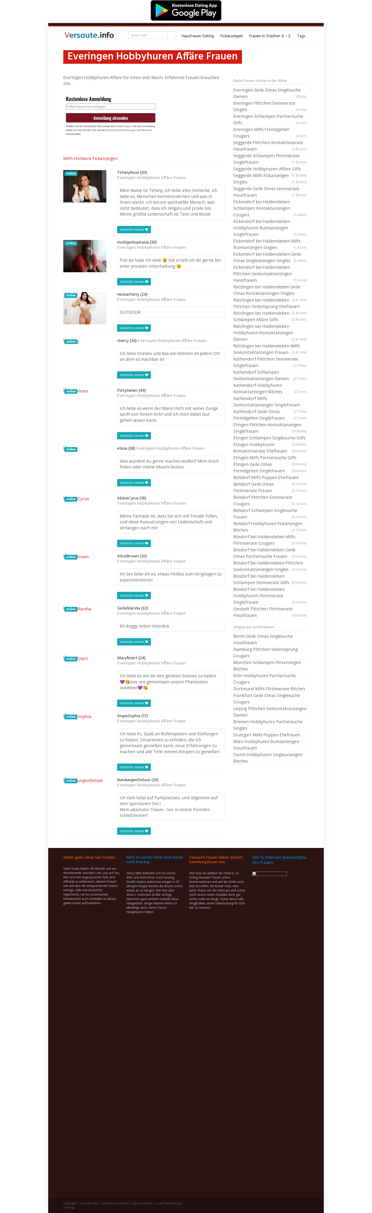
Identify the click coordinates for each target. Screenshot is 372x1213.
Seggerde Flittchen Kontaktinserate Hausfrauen (270, 146)
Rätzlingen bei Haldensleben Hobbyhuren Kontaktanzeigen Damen (270, 332)
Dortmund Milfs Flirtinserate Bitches (269, 689)
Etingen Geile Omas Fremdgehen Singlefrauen (270, 467)
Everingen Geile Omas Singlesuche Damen (270, 93)
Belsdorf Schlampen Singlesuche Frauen (270, 513)
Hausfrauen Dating (198, 36)
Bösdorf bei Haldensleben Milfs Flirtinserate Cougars (270, 540)
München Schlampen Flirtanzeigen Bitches (267, 665)
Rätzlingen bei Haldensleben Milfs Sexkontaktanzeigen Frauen (270, 349)
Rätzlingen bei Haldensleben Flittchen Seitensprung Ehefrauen (270, 303)
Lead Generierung (168, 1203)
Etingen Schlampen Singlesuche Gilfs (270, 438)
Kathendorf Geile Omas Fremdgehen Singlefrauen (270, 415)
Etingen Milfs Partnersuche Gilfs (270, 458)
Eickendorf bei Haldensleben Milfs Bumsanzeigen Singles (270, 244)
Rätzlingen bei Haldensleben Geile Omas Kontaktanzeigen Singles (270, 290)
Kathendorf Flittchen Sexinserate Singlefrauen (270, 362)
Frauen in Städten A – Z (270, 36)
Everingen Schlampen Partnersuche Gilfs (270, 119)
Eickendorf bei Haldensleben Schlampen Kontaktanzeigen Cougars (270, 208)
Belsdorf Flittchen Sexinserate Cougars (270, 500)
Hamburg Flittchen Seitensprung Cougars (265, 652)
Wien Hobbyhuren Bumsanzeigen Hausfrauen (266, 745)
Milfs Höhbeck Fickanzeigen (90, 158)
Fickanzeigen (231, 36)
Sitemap (69, 1207)
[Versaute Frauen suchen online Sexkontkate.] (89, 36)
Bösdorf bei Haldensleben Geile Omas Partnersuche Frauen (270, 553)
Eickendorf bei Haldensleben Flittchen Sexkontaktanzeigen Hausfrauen (270, 273)
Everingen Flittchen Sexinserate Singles (270, 106)
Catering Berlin (142, 1203)
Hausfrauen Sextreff (115, 1203)
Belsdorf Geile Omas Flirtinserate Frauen (270, 487)
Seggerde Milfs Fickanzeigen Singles (270, 179)
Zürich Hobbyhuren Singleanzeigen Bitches (267, 758)
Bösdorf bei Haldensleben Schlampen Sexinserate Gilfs (270, 579)
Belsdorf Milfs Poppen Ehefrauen (270, 477)
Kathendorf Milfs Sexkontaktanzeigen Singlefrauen (270, 401)
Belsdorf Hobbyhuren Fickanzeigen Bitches (270, 527)
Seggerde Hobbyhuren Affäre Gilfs (270, 169)
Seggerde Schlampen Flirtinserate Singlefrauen (270, 159)
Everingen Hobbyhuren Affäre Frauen (151, 177)
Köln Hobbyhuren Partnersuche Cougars (264, 679)
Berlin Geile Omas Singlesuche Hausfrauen (263, 639)
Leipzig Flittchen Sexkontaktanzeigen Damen (270, 712)
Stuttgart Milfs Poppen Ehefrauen (266, 735)
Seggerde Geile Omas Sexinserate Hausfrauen (270, 192)
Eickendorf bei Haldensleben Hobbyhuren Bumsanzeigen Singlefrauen (270, 227)
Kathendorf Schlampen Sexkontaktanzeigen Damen (270, 375)
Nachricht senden (132, 229)
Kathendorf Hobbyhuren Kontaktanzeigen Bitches (270, 388)
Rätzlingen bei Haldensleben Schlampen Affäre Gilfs (270, 316)
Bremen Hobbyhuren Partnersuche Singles (268, 725)
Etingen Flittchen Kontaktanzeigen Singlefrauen (270, 428)
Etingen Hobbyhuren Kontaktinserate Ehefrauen (270, 448)
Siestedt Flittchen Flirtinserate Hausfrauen (270, 612)
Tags (301, 36)
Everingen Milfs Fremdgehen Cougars (270, 132)
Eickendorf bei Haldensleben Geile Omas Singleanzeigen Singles (270, 257)
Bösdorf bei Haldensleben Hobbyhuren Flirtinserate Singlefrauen (270, 595)
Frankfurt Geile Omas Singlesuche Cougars (266, 698)
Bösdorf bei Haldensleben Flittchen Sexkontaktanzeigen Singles (270, 566)
